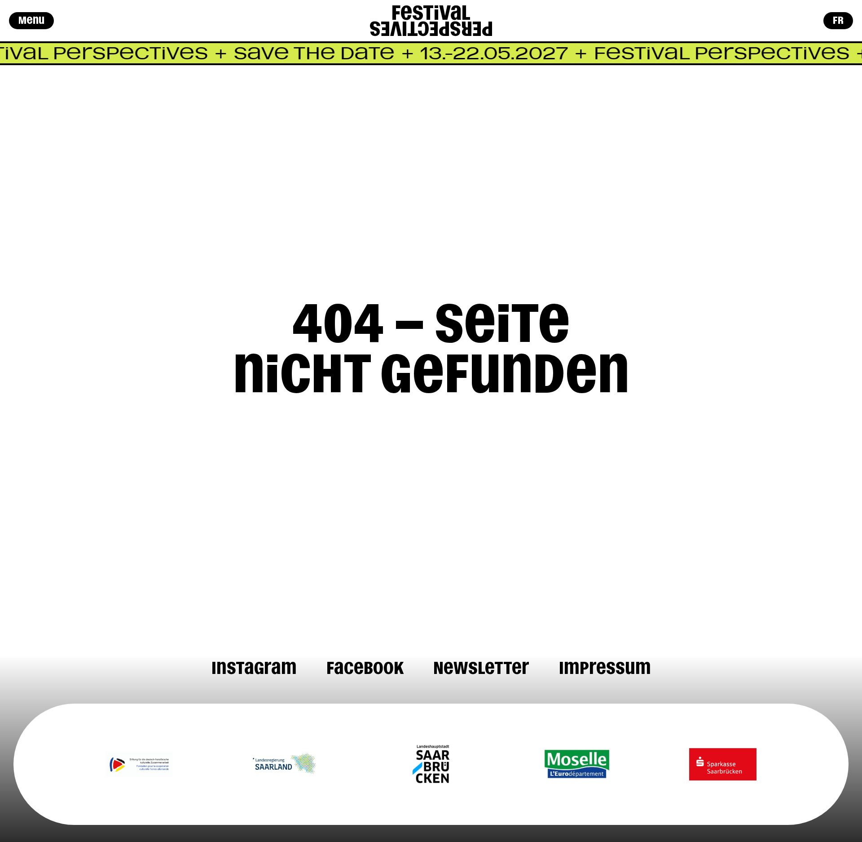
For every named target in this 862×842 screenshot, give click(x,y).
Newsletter (481, 668)
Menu (31, 20)
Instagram (254, 668)
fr (838, 20)
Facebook (365, 668)
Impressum (605, 668)
